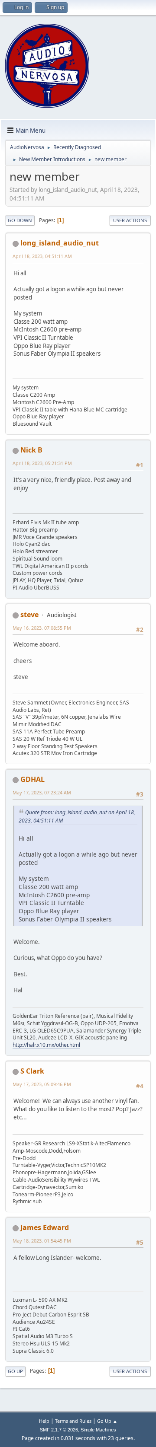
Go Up (15, 1371)
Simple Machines (98, 1429)
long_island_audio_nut (59, 243)
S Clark (32, 1071)
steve (29, 614)
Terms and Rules (73, 1421)
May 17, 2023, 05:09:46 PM (42, 1084)
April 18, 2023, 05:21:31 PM (42, 463)
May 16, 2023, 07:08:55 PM (42, 628)
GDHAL (32, 779)
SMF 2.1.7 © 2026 (59, 1429)
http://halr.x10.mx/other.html (46, 1045)
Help (44, 1421)
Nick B (31, 450)
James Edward (44, 1227)
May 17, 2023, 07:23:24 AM (42, 792)
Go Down (20, 220)
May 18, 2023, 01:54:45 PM (42, 1240)
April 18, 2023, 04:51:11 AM (42, 256)
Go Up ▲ (107, 1421)
